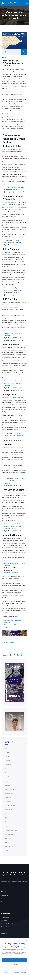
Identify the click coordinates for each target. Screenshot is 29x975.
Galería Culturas (6, 254)
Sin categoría (9, 846)
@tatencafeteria (18, 340)
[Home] (13, 873)
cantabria (6, 639)
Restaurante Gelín (9, 149)
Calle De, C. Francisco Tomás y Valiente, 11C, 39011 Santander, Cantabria (15, 526)
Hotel (6, 781)
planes (19, 642)
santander (6, 646)
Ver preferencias (14, 969)
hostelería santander (9, 642)
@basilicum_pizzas (18, 390)
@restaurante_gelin (18, 192)
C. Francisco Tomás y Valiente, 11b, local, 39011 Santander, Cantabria (15, 563)
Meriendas (8, 797)
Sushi (6, 850)
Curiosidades (8, 764)
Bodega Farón (8, 397)
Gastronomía (8, 773)
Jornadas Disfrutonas (11, 789)
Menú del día (9, 793)
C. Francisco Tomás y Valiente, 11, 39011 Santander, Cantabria (15, 481)
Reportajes (8, 826)
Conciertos (8, 760)
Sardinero (7, 842)
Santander (8, 838)
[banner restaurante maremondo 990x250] (14, 633)
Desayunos (8, 769)
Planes (6, 58)
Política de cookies (7, 972)
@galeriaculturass (18, 295)
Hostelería (8, 777)
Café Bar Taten (6, 305)
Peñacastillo (5, 79)
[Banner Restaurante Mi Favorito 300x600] (14, 682)
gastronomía (15, 639)
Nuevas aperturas (10, 805)
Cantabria (7, 756)
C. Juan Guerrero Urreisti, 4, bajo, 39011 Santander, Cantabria (14, 435)
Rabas (7, 818)
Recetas (7, 822)
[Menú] (27, 3)
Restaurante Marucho (11, 830)
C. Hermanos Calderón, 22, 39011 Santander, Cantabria (13, 333)
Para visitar (8, 809)
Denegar (14, 964)
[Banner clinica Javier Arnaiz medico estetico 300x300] (14, 721)
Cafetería (7, 752)
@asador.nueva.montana (11, 572)
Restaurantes (9, 834)
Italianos (7, 785)
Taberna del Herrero (10, 202)
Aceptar (14, 960)
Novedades (8, 801)
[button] (26, 940)
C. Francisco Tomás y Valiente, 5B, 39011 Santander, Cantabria (15, 383)
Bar (6, 748)
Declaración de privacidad (19, 972)
